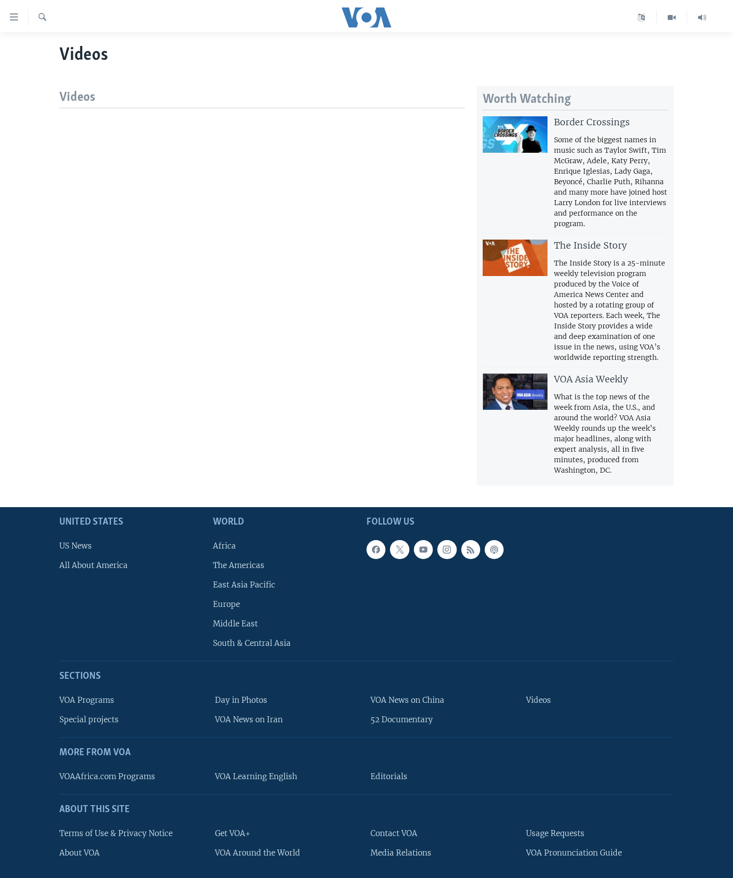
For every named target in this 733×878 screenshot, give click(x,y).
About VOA (79, 852)
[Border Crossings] (515, 134)
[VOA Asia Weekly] (515, 391)
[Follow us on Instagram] (446, 549)
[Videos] (672, 17)
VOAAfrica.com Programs (107, 776)
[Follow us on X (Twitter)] (399, 549)
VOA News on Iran (249, 719)
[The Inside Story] (515, 258)
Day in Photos (241, 700)
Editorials (388, 776)
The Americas (238, 565)
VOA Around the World (257, 852)
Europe (226, 604)
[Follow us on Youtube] (423, 549)
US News (75, 545)
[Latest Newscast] (702, 17)
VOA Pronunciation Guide (574, 852)
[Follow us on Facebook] (375, 549)
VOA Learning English (256, 776)
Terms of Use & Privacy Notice (116, 833)
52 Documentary (401, 719)
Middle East (235, 623)
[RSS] (470, 549)
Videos (538, 700)
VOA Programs (86, 700)
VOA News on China (407, 700)
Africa (224, 545)
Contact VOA (393, 833)
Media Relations (400, 852)
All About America (93, 565)
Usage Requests (555, 833)
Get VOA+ (232, 833)
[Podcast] (494, 549)
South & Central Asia (252, 643)
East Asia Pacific (244, 584)
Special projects (89, 719)
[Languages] (641, 17)
